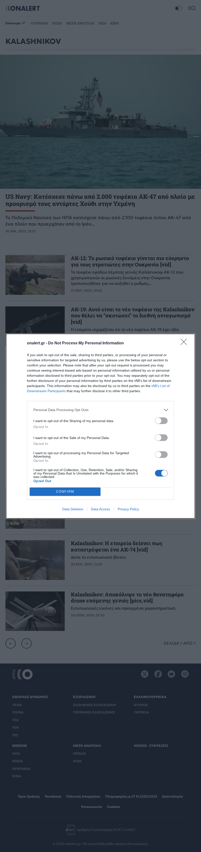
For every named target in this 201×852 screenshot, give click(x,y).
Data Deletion (72, 509)
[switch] (161, 420)
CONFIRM (65, 491)
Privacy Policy (128, 509)
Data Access (100, 509)
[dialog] (100, 426)
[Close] (185, 343)
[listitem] (100, 410)
